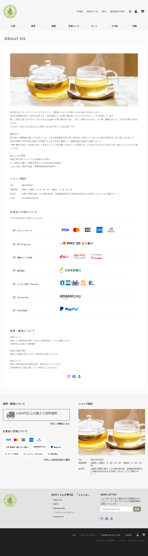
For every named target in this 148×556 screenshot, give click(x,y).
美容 (33, 26)
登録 (137, 509)
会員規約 (128, 535)
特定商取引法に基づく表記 (110, 535)
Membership (117, 11)
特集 (135, 26)
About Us (92, 11)
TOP (74, 535)
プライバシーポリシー (88, 535)
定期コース (74, 26)
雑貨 (54, 26)
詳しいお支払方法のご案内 (58, 460)
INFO (104, 11)
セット (94, 26)
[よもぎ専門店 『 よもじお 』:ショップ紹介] (111, 432)
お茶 (13, 26)
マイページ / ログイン (65, 512)
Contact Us (58, 516)
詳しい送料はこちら (61, 423)
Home (80, 11)
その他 (114, 26)
